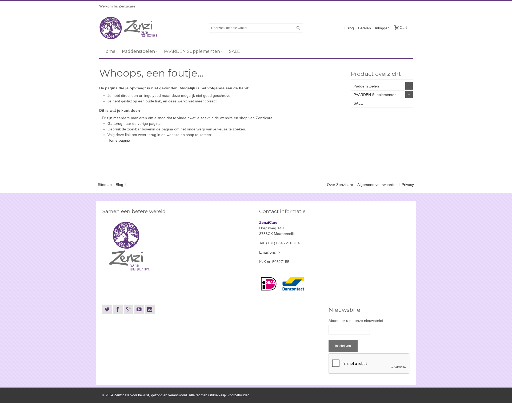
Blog (350, 28)
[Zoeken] (298, 28)
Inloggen (382, 28)
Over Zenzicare (340, 184)
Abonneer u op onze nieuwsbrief (356, 320)
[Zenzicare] (128, 27)
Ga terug (114, 123)
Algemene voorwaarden (377, 184)
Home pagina (118, 140)
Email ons (267, 252)
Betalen (364, 28)
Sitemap (105, 184)
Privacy (408, 184)
